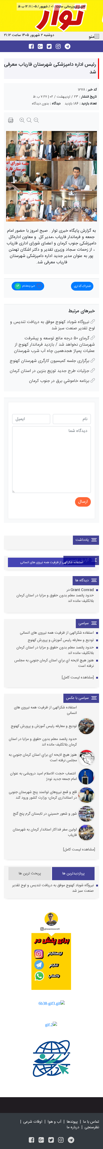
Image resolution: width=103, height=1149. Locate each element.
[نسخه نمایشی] (10, 121)
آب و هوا (54, 1122)
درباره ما (73, 1127)
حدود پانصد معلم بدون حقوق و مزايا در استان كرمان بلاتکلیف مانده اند (55, 598)
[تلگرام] (71, 1140)
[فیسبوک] (31, 1140)
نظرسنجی (92, 1127)
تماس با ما (91, 1122)
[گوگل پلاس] (41, 1140)
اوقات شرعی (32, 1122)
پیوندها (72, 1122)
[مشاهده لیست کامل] (78, 678)
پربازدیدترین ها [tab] (73, 873)
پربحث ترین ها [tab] (30, 873)
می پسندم (25, 285)
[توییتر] (51, 1140)
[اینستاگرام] (61, 1140)
